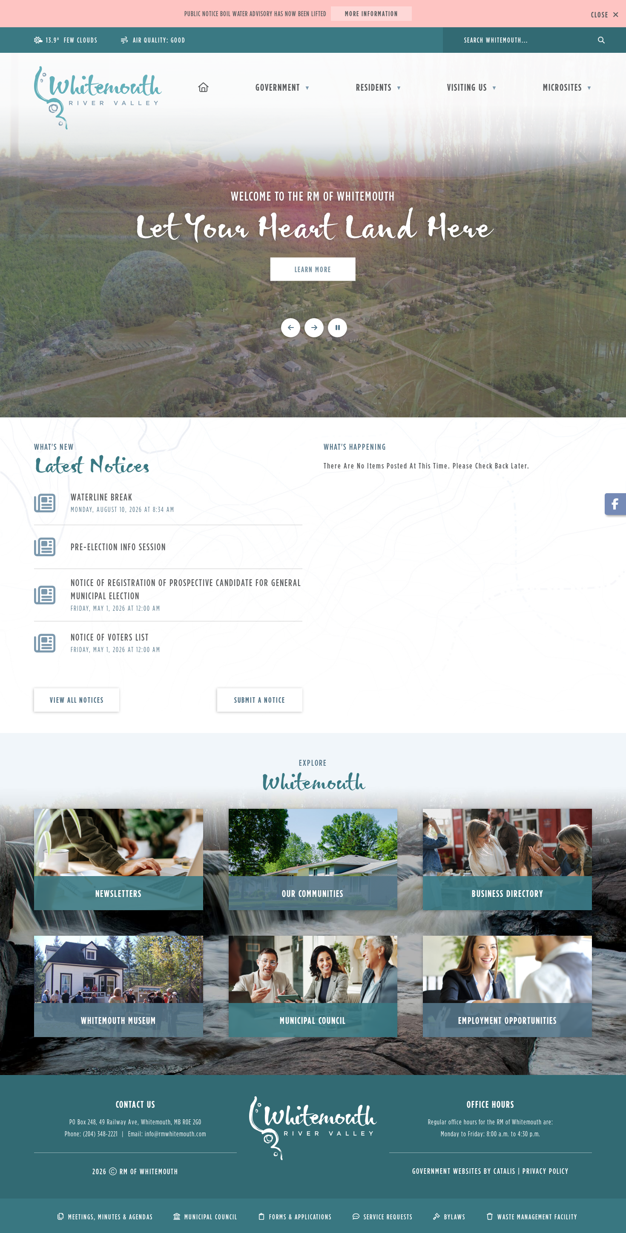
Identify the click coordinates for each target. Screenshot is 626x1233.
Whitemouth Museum (118, 1020)
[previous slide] (290, 327)
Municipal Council (313, 1020)
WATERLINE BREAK (102, 496)
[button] (600, 40)
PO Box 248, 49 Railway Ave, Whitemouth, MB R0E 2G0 (135, 1122)
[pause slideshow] (337, 327)
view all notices (77, 700)
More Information (371, 13)
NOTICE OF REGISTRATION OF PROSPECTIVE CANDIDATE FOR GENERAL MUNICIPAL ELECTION (186, 589)
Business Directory (507, 893)
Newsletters (118, 893)
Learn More (313, 269)
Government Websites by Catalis (464, 1171)
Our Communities (313, 893)
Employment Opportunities (507, 1020)
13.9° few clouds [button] (72, 40)
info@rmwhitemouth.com (175, 1133)
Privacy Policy (546, 1171)
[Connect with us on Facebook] (615, 504)
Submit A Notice (259, 700)
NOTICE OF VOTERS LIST (110, 637)
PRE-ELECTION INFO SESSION (118, 546)
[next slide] (314, 327)
